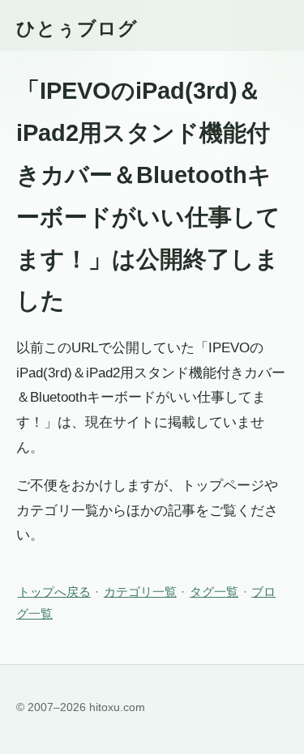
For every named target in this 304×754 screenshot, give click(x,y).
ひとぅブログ (77, 28)
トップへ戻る (54, 592)
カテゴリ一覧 (140, 592)
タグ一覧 (214, 592)
